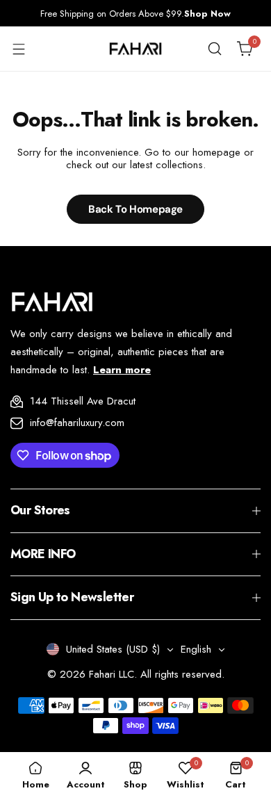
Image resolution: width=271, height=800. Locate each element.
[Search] (214, 48)
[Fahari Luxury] (135, 48)
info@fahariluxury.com (77, 422)
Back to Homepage (135, 209)
